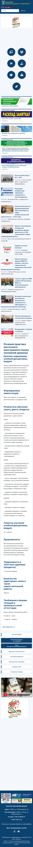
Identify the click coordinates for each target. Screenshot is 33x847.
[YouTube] (18, 831)
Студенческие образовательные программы (11, 75)
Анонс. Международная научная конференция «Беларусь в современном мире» (14, 166)
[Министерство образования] (27, 795)
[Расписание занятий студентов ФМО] (16, 114)
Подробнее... (5, 120)
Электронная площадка (16, 672)
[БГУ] (6, 795)
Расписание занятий (11, 52)
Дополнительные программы (16, 661)
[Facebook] (14, 831)
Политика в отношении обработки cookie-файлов (16, 824)
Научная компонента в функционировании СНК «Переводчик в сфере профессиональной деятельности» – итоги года (16, 212)
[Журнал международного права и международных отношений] (27, 800)
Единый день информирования (10, 106)
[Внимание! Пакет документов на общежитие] (16, 129)
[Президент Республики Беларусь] (16, 800)
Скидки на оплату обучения (21, 247)
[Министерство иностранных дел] (16, 795)
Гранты (22, 63)
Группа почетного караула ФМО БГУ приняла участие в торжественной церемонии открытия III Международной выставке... (16, 264)
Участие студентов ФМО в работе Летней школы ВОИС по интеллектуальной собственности (23, 283)
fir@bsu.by (19, 819)
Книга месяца (22, 75)
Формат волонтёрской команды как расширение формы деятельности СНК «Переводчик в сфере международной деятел (16, 231)
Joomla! (6, 841)
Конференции (22, 52)
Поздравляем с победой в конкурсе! (23, 330)
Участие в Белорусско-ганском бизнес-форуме (23, 317)
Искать (23, 10)
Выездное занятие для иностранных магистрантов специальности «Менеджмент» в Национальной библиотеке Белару (16, 302)
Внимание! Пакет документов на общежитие (13, 133)
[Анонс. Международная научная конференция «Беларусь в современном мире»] (16, 161)
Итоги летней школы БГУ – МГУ (22, 176)
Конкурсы (11, 63)
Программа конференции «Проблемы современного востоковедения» (21, 193)
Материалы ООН (16, 666)
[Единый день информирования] (16, 101)
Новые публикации (17, 86)
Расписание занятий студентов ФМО (11, 118)
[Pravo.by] (6, 800)
